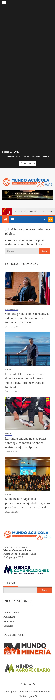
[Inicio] (5, 219)
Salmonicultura (11, 309)
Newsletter (36, 156)
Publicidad (25, 156)
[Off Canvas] (4, 2)
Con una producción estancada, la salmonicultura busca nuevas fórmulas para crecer (27, 318)
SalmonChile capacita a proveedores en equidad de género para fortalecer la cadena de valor (27, 503)
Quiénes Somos (13, 156)
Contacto (45, 156)
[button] (12, 219)
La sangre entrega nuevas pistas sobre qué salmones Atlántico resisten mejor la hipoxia (26, 443)
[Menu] (12, 219)
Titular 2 (8, 494)
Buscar (9, 583)
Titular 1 (8, 369)
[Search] (45, 220)
